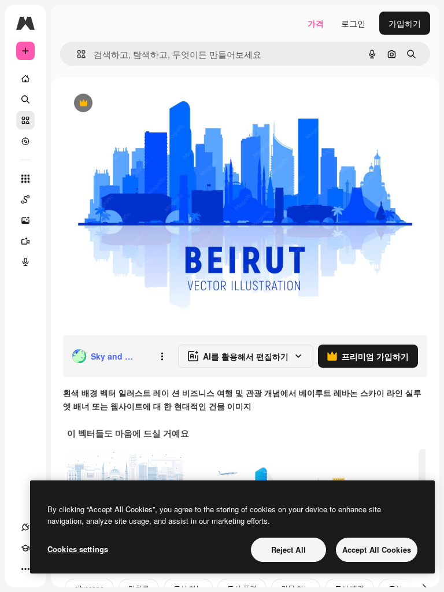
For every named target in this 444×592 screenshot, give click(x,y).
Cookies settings (77, 548)
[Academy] (25, 548)
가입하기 (404, 23)
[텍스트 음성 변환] (25, 262)
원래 (129, 104)
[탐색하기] (25, 141)
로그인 (353, 23)
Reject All (288, 549)
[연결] (25, 527)
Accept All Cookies (376, 549)
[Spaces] (25, 199)
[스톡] (25, 120)
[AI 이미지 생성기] (25, 220)
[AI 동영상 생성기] (25, 241)
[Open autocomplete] (76, 54)
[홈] (25, 78)
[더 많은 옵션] (161, 356)
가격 (316, 23)
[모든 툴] (25, 178)
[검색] (25, 99)
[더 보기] (25, 569)
